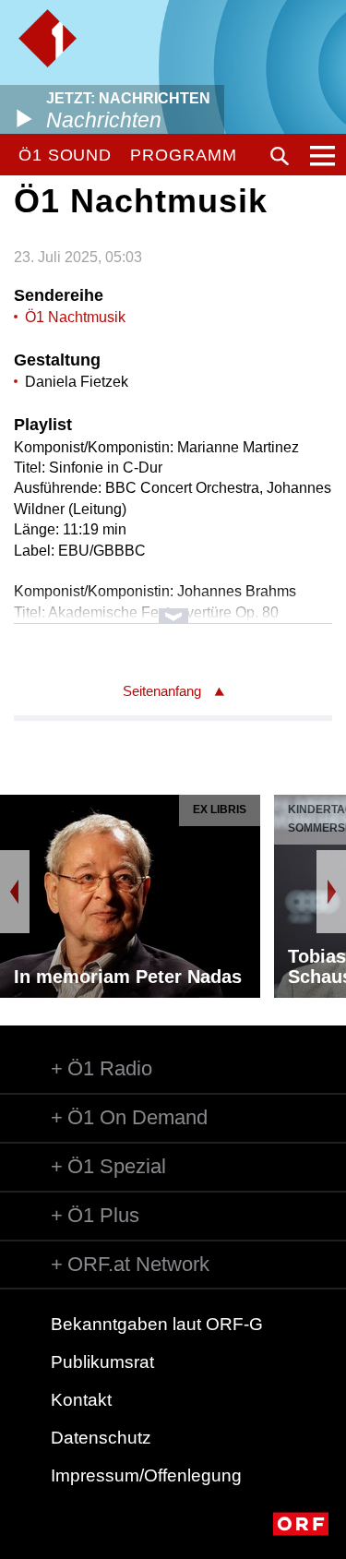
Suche (279, 156)
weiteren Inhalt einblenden (173, 607)
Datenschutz (101, 1437)
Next (331, 891)
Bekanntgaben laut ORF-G (157, 1324)
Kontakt (81, 1399)
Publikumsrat (102, 1362)
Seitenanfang (162, 691)
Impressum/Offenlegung (146, 1475)
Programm (183, 155)
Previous (15, 891)
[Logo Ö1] (47, 38)
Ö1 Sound (65, 155)
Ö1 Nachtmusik (75, 317)
